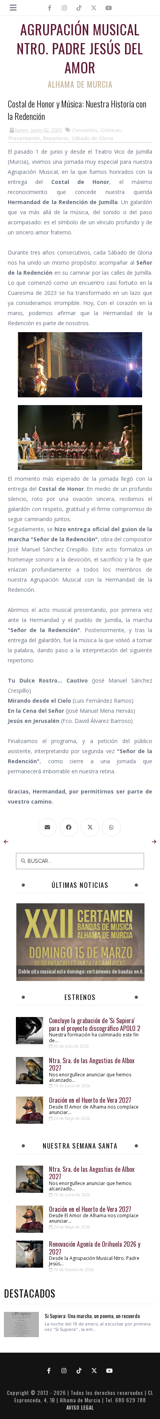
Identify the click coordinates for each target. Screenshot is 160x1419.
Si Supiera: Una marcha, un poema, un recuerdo (92, 1316)
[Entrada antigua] (154, 841)
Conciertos (84, 129)
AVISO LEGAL (80, 1407)
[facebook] (50, 8)
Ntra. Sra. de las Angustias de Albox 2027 (91, 1064)
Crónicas (111, 129)
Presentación (24, 138)
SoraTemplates (77, 1385)
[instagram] (64, 8)
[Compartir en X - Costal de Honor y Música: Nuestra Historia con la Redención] (91, 827)
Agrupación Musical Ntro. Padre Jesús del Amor (80, 48)
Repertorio (55, 138)
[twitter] (94, 8)
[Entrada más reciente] (6, 841)
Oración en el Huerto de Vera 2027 (90, 1100)
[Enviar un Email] (48, 827)
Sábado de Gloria (92, 138)
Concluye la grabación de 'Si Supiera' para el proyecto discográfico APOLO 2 (94, 1024)
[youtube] (109, 8)
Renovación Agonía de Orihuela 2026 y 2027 (94, 1247)
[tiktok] (79, 8)
